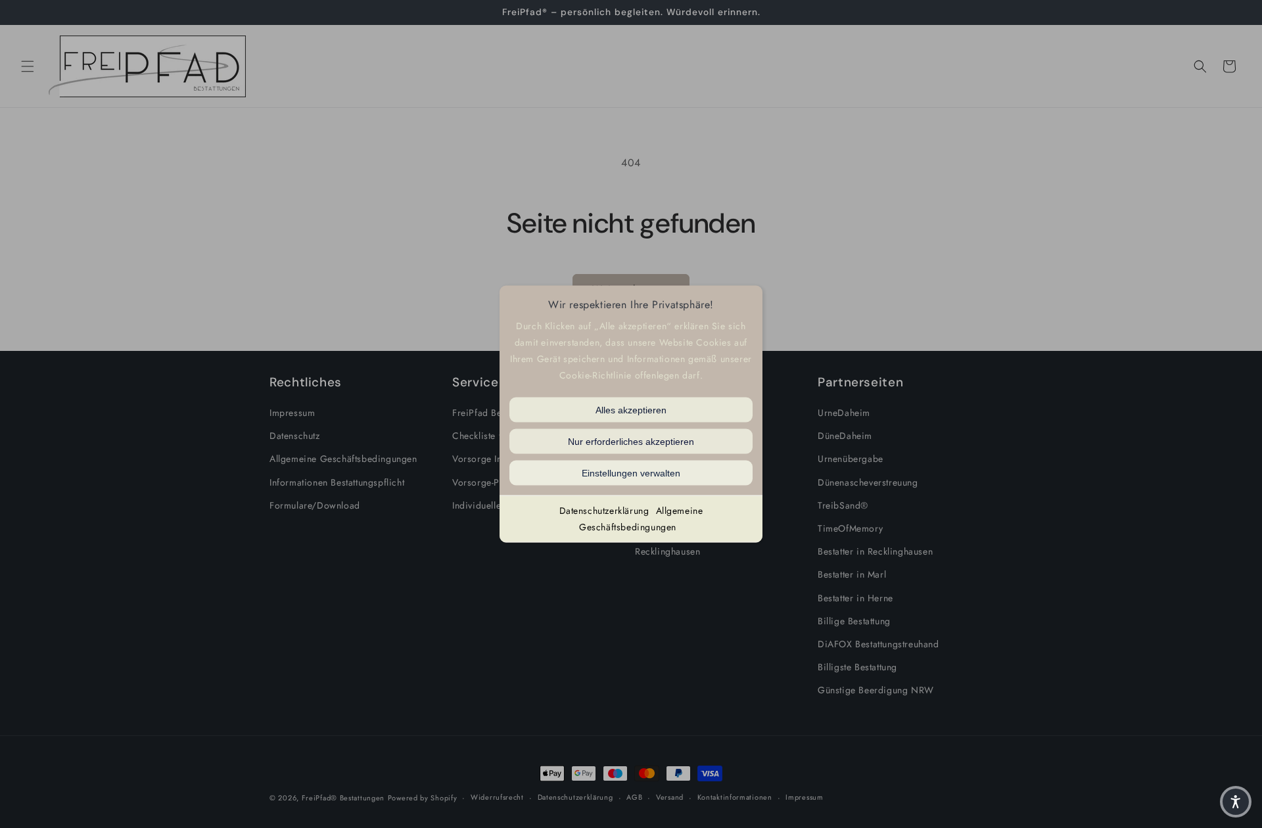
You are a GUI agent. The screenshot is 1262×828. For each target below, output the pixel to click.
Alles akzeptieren (631, 409)
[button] (1235, 801)
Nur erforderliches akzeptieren (631, 441)
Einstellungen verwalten (631, 472)
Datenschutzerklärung (604, 510)
